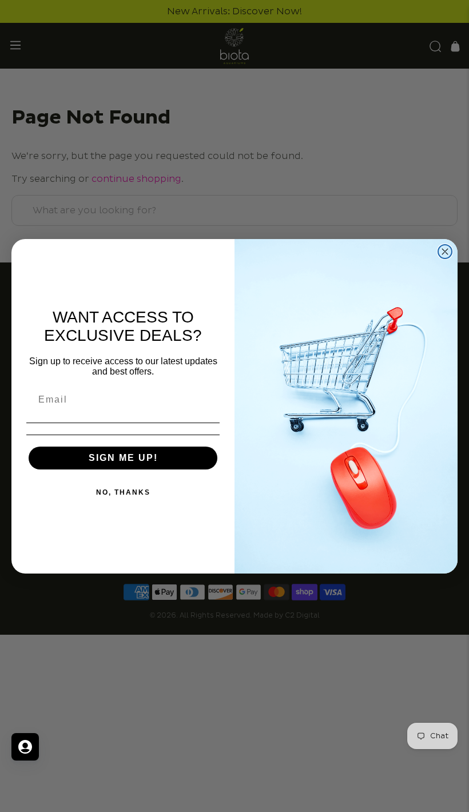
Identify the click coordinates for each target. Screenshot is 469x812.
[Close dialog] (445, 251)
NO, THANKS (123, 492)
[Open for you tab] (25, 747)
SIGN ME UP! (123, 458)
